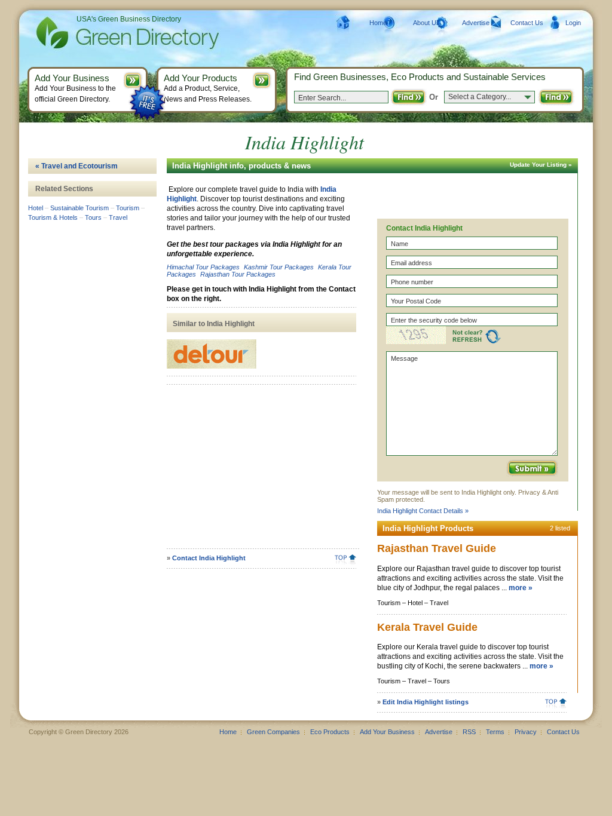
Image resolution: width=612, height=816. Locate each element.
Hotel (35, 207)
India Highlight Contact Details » (423, 510)
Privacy (526, 731)
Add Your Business (387, 731)
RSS (469, 731)
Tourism (127, 207)
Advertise (475, 22)
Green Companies (273, 731)
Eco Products (330, 731)
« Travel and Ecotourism (76, 166)
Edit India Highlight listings (425, 701)
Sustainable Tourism (79, 207)
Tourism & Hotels (53, 217)
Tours (93, 217)
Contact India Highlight (209, 558)
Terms (495, 731)
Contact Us (526, 22)
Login (573, 22)
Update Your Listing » (541, 164)
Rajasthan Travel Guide (436, 548)
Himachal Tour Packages (203, 267)
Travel (118, 217)
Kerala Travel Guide (427, 627)
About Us (426, 22)
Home (378, 22)
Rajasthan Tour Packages (238, 274)
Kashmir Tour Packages (279, 267)
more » (521, 588)
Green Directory (108, 33)
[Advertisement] (259, 470)
